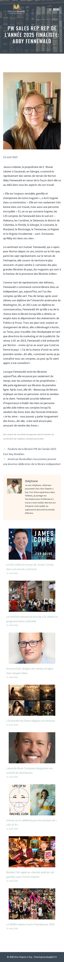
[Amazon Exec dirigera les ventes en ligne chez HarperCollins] (32, 661)
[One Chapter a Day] (16, 9)
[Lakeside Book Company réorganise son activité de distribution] (32, 761)
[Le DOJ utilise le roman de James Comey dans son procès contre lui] (32, 557)
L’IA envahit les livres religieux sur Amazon (30, 720)
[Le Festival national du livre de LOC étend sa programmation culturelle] (32, 609)
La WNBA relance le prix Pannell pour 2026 (30, 924)
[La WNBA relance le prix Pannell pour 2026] (32, 917)
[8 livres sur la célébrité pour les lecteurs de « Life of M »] (32, 813)
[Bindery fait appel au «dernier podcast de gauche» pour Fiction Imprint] (32, 865)
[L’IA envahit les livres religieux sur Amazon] (32, 713)
